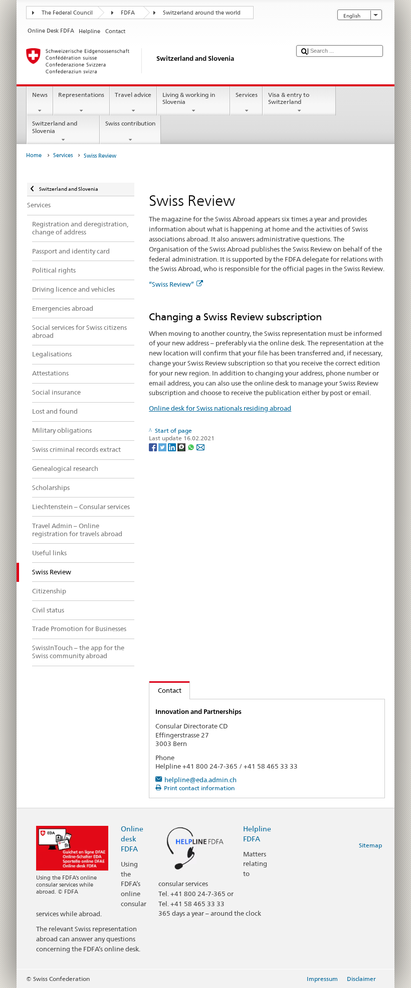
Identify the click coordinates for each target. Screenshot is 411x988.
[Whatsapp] (191, 446)
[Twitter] (163, 446)
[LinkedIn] (172, 446)
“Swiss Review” (171, 284)
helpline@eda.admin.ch (200, 780)
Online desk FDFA (132, 838)
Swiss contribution (130, 123)
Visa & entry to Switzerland (288, 98)
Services (247, 94)
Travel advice (133, 94)
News (40, 94)
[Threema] (182, 446)
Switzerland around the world (202, 13)
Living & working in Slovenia (188, 98)
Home (34, 155)
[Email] (200, 446)
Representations (81, 94)
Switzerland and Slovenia (54, 126)
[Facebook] (153, 446)
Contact (165, 690)
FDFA (128, 13)
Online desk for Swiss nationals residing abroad (220, 408)
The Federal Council (67, 13)
